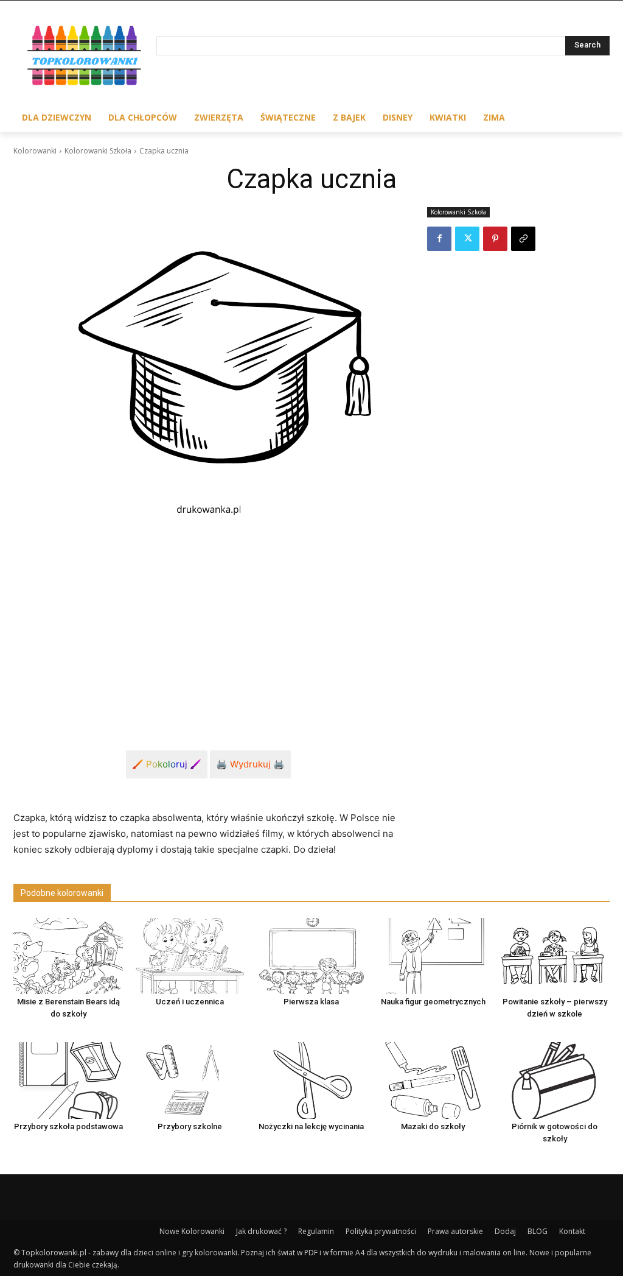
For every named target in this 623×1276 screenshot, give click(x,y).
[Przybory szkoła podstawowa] (68, 1080)
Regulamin (316, 1231)
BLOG (537, 1231)
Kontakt (572, 1231)
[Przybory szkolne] (190, 1080)
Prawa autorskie (455, 1231)
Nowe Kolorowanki (191, 1231)
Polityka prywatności (381, 1231)
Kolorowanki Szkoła (97, 151)
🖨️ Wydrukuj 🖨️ (250, 764)
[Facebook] (439, 239)
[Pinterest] (495, 239)
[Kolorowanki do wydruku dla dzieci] (84, 57)
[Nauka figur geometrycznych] (433, 956)
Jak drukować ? (261, 1231)
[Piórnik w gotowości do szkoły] (555, 1080)
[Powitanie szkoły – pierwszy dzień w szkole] (555, 956)
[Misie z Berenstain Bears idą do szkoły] (68, 956)
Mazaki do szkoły (433, 1126)
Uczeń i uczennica (190, 1001)
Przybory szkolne (190, 1126)
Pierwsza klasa (311, 1001)
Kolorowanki (35, 151)
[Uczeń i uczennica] (190, 956)
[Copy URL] (523, 239)
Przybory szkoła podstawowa (68, 1126)
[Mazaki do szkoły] (433, 1080)
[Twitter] (467, 239)
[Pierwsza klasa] (311, 956)
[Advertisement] (208, 620)
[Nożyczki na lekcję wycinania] (311, 1080)
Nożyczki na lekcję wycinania (311, 1126)
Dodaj (505, 1231)
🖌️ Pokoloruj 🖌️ (166, 764)
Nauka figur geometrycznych (433, 1001)
